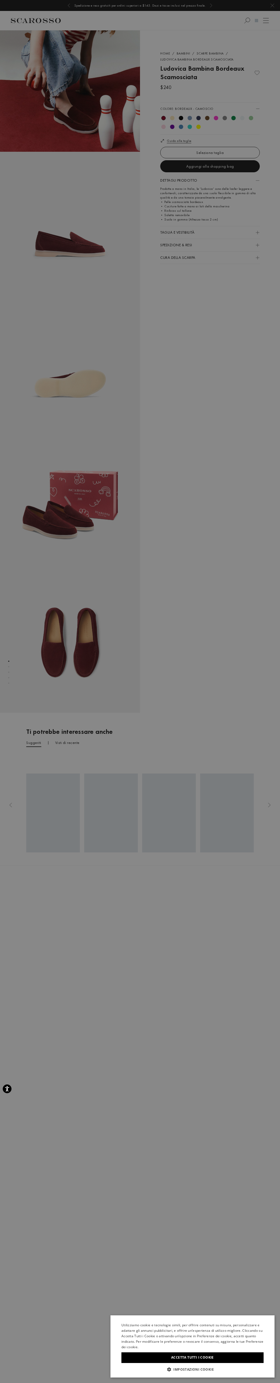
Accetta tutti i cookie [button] (192, 1357)
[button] (192, 1369)
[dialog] (140, 691)
